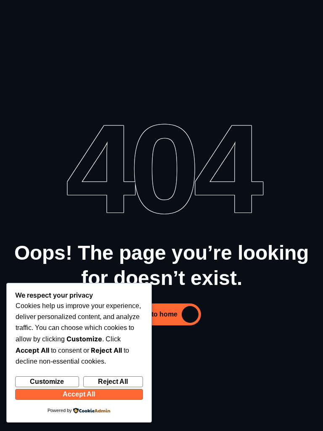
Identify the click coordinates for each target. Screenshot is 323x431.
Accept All (79, 394)
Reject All (113, 381)
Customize (47, 381)
